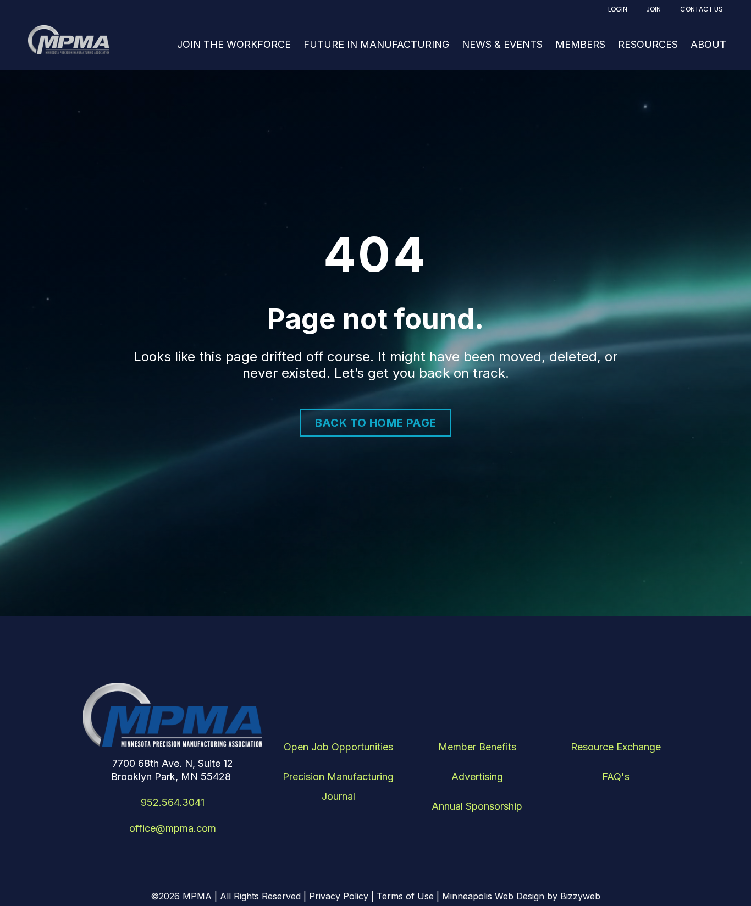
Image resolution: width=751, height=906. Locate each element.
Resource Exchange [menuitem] (616, 747)
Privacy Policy (338, 896)
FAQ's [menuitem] (615, 776)
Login (617, 9)
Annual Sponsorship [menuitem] (477, 806)
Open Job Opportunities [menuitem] (338, 747)
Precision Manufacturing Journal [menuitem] (338, 786)
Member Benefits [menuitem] (477, 747)
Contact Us (701, 9)
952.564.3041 (173, 802)
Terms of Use (405, 896)
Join (653, 9)
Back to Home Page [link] (376, 422)
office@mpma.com (172, 828)
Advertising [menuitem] (477, 776)
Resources (648, 44)
